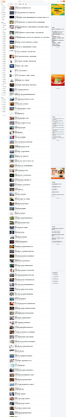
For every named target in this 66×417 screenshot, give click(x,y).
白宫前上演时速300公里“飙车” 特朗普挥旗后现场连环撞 (24, 265)
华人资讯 (16, 164)
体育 (3, 27)
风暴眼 (15, 107)
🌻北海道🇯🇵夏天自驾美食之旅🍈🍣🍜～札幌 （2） (58, 35)
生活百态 (4, 52)
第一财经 (16, 169)
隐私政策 (4, 106)
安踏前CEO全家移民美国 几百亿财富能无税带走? (22, 322)
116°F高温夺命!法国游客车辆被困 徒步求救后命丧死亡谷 (24, 327)
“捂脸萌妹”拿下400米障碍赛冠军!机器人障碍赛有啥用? (23, 355)
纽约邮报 (16, 159)
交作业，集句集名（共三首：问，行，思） (58, 31)
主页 (3, 5)
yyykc (15, 45)
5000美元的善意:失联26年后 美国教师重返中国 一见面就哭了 (24, 374)
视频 (3, 17)
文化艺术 (4, 34)
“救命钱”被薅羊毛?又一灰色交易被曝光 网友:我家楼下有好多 (24, 251)
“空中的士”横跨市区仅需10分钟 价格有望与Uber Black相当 (24, 99)
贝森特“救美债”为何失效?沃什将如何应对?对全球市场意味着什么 (25, 341)
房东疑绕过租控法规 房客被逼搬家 (20, 208)
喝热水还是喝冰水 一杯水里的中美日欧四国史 (22, 151)
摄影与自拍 (4, 36)
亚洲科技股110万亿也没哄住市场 (20, 213)
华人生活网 (16, 326)
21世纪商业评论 (17, 297)
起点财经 (16, 112)
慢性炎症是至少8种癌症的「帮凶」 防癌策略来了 (22, 199)
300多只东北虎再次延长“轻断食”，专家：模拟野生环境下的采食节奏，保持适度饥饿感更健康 (30, 22)
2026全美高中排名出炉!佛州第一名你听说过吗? (22, 403)
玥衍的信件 (16, 150)
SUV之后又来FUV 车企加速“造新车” (20, 194)
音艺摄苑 (4, 45)
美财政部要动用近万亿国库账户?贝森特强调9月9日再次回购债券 (25, 308)
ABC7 (15, 207)
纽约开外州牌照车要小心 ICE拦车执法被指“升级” (22, 184)
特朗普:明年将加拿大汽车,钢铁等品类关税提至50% (23, 317)
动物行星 (16, 345)
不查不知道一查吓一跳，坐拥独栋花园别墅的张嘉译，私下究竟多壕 (25, 46)
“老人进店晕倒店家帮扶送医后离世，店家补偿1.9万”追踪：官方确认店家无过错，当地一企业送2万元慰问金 (32, 37)
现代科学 (4, 65)
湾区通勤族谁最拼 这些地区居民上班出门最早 (22, 146)
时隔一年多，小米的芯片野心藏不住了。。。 (21, 70)
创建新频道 (4, 95)
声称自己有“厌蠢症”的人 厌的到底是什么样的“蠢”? (23, 408)
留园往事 (4, 81)
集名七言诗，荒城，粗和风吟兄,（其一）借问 (58, 30)
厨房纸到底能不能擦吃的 (19, 132)
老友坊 (4, 72)
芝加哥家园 (16, 102)
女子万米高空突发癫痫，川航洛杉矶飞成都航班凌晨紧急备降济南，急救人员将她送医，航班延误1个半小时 (32, 17)
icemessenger (16, 16)
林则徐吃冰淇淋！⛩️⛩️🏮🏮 (56, 36)
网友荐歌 (4, 68)
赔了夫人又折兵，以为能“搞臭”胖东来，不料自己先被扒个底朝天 (25, 51)
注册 (63, 1)
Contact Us (4, 100)
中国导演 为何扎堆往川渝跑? (19, 351)
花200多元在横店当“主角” (19, 189)
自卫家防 (4, 59)
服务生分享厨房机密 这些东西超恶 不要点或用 (22, 222)
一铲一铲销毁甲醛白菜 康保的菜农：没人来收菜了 (23, 108)
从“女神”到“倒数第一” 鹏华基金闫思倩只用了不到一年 (23, 360)
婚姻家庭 (4, 61)
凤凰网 (15, 278)
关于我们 (4, 104)
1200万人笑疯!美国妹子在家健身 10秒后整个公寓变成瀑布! (24, 336)
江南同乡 (4, 50)
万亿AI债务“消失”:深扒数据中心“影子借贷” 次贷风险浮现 (24, 289)
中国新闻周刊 (16, 188)
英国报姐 (16, 416)
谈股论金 (4, 75)
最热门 (4, 8)
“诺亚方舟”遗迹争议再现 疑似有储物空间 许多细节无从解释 (24, 275)
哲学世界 (4, 47)
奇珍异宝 (4, 23)
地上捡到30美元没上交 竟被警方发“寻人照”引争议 (23, 122)
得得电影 (16, 378)
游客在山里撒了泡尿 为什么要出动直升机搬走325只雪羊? (24, 346)
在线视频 (4, 92)
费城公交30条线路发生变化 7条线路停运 (21, 227)
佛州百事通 (16, 402)
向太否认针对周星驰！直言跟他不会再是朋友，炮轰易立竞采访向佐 (25, 84)
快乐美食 (4, 38)
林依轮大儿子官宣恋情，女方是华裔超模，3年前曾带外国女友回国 (25, 61)
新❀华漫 (4, 63)
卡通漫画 (4, 54)
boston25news (17, 240)
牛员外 (15, 11)
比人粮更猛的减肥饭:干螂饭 (19, 389)
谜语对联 (4, 90)
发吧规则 (4, 108)
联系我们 (4, 99)
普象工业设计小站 (17, 259)
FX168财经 (16, 93)
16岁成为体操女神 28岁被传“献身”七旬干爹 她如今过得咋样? (24, 270)
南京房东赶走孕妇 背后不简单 (19, 232)
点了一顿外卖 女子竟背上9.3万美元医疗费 (21, 103)
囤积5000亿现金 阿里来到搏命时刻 (20, 298)
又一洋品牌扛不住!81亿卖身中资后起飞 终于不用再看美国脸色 (25, 332)
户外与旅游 (4, 29)
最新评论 (4, 14)
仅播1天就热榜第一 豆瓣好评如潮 (20, 393)
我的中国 (4, 79)
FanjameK (16, 6)
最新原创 (4, 12)
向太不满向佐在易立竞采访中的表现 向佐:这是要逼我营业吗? (24, 256)
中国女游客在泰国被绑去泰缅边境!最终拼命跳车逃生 (23, 412)
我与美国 (4, 74)
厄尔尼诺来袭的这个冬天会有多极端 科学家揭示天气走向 (24, 246)
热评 (3, 10)
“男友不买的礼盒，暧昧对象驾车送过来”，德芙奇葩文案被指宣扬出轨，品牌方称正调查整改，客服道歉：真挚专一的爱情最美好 (32, 27)
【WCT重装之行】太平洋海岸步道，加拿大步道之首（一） (58, 38)
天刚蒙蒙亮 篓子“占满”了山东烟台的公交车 (21, 156)
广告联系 (4, 102)
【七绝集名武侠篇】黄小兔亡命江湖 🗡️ (57, 32)
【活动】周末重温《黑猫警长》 (56, 45)
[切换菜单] (8, 5)
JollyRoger (16, 69)
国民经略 (16, 364)
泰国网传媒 (16, 411)
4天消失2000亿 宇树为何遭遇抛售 (20, 137)
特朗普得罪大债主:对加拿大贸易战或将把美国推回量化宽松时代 (25, 94)
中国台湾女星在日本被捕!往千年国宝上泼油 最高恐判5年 (58, 134)
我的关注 (4, 16)
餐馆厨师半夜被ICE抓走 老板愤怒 (20, 127)
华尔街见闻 (16, 307)
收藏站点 (4, 111)
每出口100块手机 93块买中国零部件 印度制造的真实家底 (24, 294)
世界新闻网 (16, 221)
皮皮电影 (16, 269)
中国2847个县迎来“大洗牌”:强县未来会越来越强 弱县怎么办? (24, 284)
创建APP (4, 109)
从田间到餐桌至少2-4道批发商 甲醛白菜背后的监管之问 (23, 218)
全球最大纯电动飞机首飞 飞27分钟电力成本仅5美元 (23, 175)
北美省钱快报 (16, 335)
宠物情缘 (4, 32)
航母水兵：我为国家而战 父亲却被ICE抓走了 (22, 89)
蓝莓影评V (16, 392)
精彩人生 (4, 41)
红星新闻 (16, 264)
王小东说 (16, 321)
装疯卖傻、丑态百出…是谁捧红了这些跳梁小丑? (22, 398)
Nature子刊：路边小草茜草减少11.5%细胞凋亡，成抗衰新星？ (25, 75)
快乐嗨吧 (4, 25)
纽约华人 (16, 183)
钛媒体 (15, 288)
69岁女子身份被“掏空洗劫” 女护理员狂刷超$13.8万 (23, 180)
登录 (61, 1)
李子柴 (15, 250)
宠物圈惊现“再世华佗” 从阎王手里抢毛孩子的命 (22, 260)
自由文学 (4, 56)
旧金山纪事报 (16, 145)
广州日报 (16, 197)
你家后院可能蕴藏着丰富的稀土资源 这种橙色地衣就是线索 (24, 313)
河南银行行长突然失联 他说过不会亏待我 (21, 170)
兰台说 (15, 283)
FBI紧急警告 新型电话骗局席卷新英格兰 (21, 241)
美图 (3, 19)
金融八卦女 (16, 359)
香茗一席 (4, 70)
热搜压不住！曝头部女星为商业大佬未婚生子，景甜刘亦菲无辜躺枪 (25, 56)
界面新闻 (16, 131)
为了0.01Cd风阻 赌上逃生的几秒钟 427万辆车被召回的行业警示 (25, 303)
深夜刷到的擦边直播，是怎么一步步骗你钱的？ (22, 80)
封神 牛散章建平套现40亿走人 (19, 113)
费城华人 (16, 226)
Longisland (16, 178)
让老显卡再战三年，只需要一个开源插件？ (21, 65)
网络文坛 (4, 43)
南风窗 (15, 231)
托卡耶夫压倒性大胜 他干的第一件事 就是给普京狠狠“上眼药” (24, 279)
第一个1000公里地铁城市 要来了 (20, 365)
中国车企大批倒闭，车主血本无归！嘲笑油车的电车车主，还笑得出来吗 (26, 42)
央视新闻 (16, 316)
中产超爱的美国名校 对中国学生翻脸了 (21, 237)
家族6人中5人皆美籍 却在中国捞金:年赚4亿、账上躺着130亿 (24, 384)
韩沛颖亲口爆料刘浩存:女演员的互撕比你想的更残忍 (23, 379)
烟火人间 (4, 88)
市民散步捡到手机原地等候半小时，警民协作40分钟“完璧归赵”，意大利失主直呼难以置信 (29, 32)
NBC (15, 140)
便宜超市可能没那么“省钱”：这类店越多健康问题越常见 (24, 165)
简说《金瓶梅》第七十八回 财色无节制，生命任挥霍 (58, 41)
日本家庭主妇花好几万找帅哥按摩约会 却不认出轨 (23, 7)
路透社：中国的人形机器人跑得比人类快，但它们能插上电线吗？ (25, 12)
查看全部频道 (4, 93)
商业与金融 (4, 83)
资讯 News (4, 7)
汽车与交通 (4, 86)
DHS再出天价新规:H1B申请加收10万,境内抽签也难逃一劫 (24, 370)
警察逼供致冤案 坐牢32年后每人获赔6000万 (22, 203)
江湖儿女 (4, 77)
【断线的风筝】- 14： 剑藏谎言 (56, 42)
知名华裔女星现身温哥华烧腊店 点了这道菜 (22, 118)
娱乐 (3, 84)
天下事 (15, 88)
